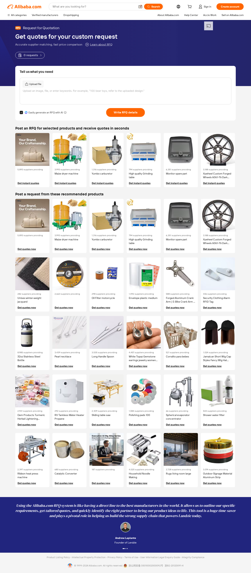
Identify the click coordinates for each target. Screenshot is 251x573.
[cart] (190, 7)
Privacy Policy (115, 557)
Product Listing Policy (58, 557)
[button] (140, 6)
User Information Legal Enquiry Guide (160, 557)
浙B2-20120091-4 (174, 565)
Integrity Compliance (193, 557)
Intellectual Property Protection (89, 557)
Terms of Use (131, 557)
